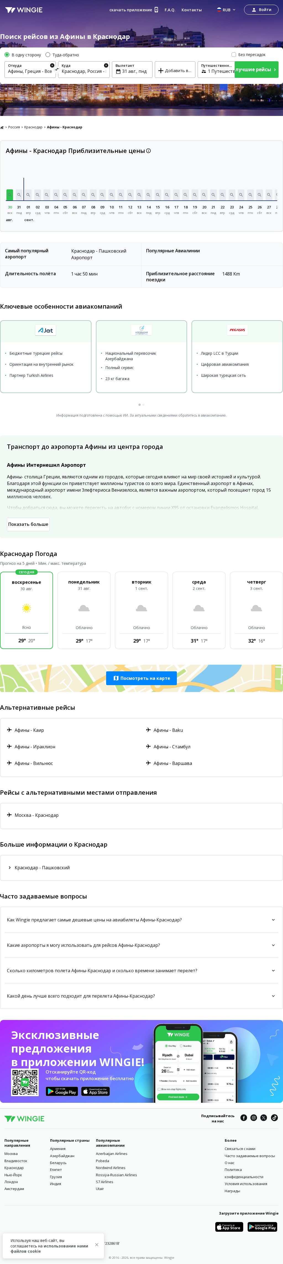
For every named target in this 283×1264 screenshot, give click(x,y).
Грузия (56, 1176)
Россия (14, 127)
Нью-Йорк (13, 1174)
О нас (229, 1162)
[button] (10, 194)
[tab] (139, 405)
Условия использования (246, 1183)
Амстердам (14, 1188)
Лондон (11, 1181)
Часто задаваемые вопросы (250, 1155)
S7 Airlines (104, 1181)
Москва (11, 1153)
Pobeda (102, 1160)
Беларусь (58, 1162)
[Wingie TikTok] (274, 1118)
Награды (232, 1190)
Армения (57, 1148)
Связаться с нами (240, 1148)
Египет (56, 1169)
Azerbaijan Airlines (111, 1153)
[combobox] (30, 71)
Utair (100, 1188)
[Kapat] (96, 1245)
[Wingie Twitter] (263, 1118)
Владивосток (15, 1160)
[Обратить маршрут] (57, 70)
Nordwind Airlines (110, 1167)
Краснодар (33, 127)
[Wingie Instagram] (253, 1118)
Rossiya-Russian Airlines (116, 1174)
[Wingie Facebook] (243, 1118)
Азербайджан (62, 1155)
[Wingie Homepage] (23, 9)
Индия (55, 1183)
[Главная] (2, 127)
